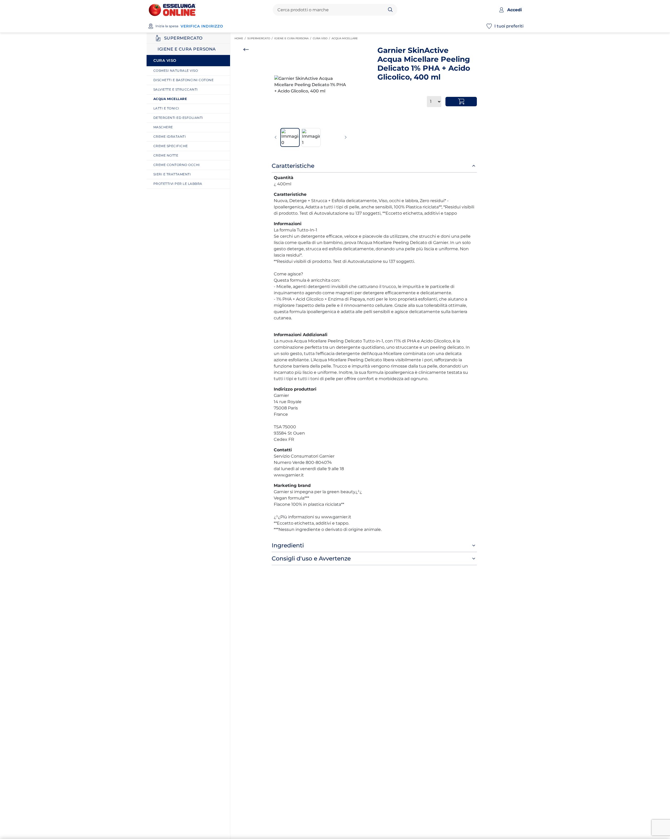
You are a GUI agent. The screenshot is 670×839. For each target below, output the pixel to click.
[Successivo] (346, 137)
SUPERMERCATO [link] (260, 38)
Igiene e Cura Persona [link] (293, 38)
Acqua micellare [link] (345, 38)
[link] (190, 70)
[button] (310, 85)
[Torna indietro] (246, 49)
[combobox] (330, 10)
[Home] (172, 9)
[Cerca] (390, 9)
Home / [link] (240, 38)
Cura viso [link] (322, 38)
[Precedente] (276, 137)
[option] (310, 85)
